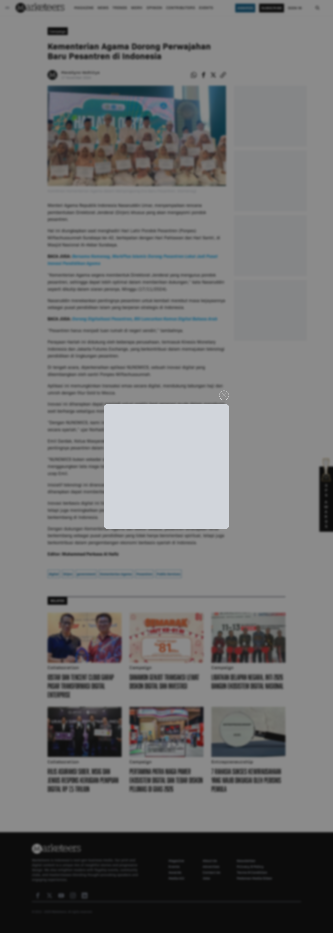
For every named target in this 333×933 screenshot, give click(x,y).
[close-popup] (224, 395)
